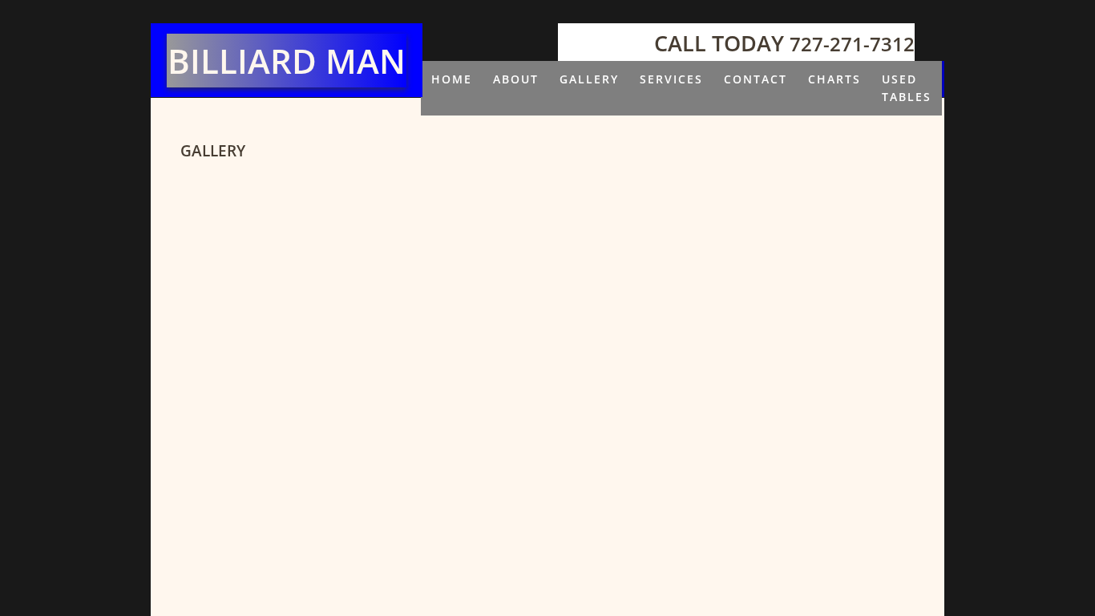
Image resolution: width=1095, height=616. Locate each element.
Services (671, 79)
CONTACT (755, 79)
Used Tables (906, 87)
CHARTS (834, 79)
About (516, 79)
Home (451, 79)
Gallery (589, 79)
